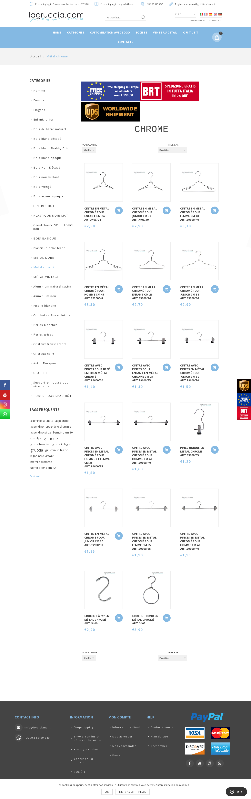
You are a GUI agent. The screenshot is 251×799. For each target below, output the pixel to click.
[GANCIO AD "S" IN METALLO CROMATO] (104, 590)
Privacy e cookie (86, 749)
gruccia (36, 450)
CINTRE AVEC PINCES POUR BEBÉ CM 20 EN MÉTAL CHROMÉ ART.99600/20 (97, 373)
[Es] (210, 14)
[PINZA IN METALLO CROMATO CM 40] (151, 422)
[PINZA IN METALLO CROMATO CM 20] (104, 339)
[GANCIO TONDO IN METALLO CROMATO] (151, 590)
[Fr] (205, 14)
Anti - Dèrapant (45, 363)
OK (107, 791)
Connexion (215, 20)
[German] (220, 14)
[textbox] (122, 17)
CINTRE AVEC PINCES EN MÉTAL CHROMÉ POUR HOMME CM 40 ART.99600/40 (144, 455)
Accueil (35, 56)
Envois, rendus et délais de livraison (87, 738)
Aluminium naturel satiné (52, 286)
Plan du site (159, 736)
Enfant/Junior (43, 119)
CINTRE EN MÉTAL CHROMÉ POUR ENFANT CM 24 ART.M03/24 (96, 214)
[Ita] (201, 14)
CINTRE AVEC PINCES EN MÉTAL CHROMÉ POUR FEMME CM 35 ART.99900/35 (144, 541)
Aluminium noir (44, 296)
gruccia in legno (56, 450)
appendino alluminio (58, 426)
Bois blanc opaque (47, 158)
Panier (117, 755)
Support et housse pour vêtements (51, 384)
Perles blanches (45, 325)
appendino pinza (40, 432)
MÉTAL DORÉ (43, 257)
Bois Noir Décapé (47, 167)
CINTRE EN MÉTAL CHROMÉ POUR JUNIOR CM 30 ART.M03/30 (144, 214)
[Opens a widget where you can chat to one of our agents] (236, 792)
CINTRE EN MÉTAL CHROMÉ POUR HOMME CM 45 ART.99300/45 (96, 292)
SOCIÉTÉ (80, 772)
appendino (37, 426)
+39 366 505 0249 (154, 4)
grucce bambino (40, 444)
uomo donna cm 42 (43, 468)
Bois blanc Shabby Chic (51, 148)
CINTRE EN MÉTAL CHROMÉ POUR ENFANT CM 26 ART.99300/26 (144, 292)
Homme (39, 91)
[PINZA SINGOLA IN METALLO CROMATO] (199, 422)
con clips (36, 438)
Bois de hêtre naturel (49, 129)
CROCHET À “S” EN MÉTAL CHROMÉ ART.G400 (96, 619)
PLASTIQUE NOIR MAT (50, 215)
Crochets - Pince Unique (52, 315)
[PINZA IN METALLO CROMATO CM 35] (104, 422)
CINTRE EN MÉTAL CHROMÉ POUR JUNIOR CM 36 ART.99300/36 (192, 292)
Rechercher (159, 746)
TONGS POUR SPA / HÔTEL (54, 396)
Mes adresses (122, 736)
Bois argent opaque (48, 196)
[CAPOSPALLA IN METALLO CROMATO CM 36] (199, 261)
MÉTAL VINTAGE (46, 277)
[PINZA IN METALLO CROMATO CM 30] (199, 339)
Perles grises (43, 334)
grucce (51, 438)
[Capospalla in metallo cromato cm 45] (104, 261)
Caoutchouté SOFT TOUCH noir (54, 227)
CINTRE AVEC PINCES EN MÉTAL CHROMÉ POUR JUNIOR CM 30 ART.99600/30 (192, 373)
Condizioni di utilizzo (83, 760)
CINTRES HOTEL (45, 206)
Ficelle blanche (44, 305)
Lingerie (39, 110)
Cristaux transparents (50, 344)
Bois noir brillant (46, 177)
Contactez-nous (162, 727)
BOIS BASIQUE (44, 238)
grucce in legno (61, 444)
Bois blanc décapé (47, 139)
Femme (39, 100)
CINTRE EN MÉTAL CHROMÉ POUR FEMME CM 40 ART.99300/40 (192, 214)
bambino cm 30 (63, 432)
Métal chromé (44, 267)
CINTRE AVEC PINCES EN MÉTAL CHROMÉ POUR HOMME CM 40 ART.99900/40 (192, 541)
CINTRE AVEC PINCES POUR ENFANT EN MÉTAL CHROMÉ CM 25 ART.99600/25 (145, 373)
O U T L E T (42, 373)
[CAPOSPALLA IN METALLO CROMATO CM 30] (151, 182)
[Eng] (215, 14)
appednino (62, 421)
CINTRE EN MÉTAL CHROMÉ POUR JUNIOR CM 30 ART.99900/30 (96, 539)
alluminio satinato (41, 421)
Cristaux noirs (44, 354)
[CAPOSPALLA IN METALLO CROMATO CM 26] (151, 261)
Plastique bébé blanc (49, 248)
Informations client (126, 727)
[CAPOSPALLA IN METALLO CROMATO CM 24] (104, 182)
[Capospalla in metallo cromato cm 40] (199, 182)
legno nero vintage (42, 456)
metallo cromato (41, 462)
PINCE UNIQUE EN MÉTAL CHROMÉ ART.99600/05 (192, 451)
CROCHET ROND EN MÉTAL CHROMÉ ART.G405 (145, 619)
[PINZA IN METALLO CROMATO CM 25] (151, 339)
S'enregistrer (197, 20)
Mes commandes (124, 746)
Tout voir (35, 476)
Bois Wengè (42, 187)
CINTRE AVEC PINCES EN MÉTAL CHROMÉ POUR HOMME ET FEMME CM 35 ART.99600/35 (97, 457)
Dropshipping (84, 727)
